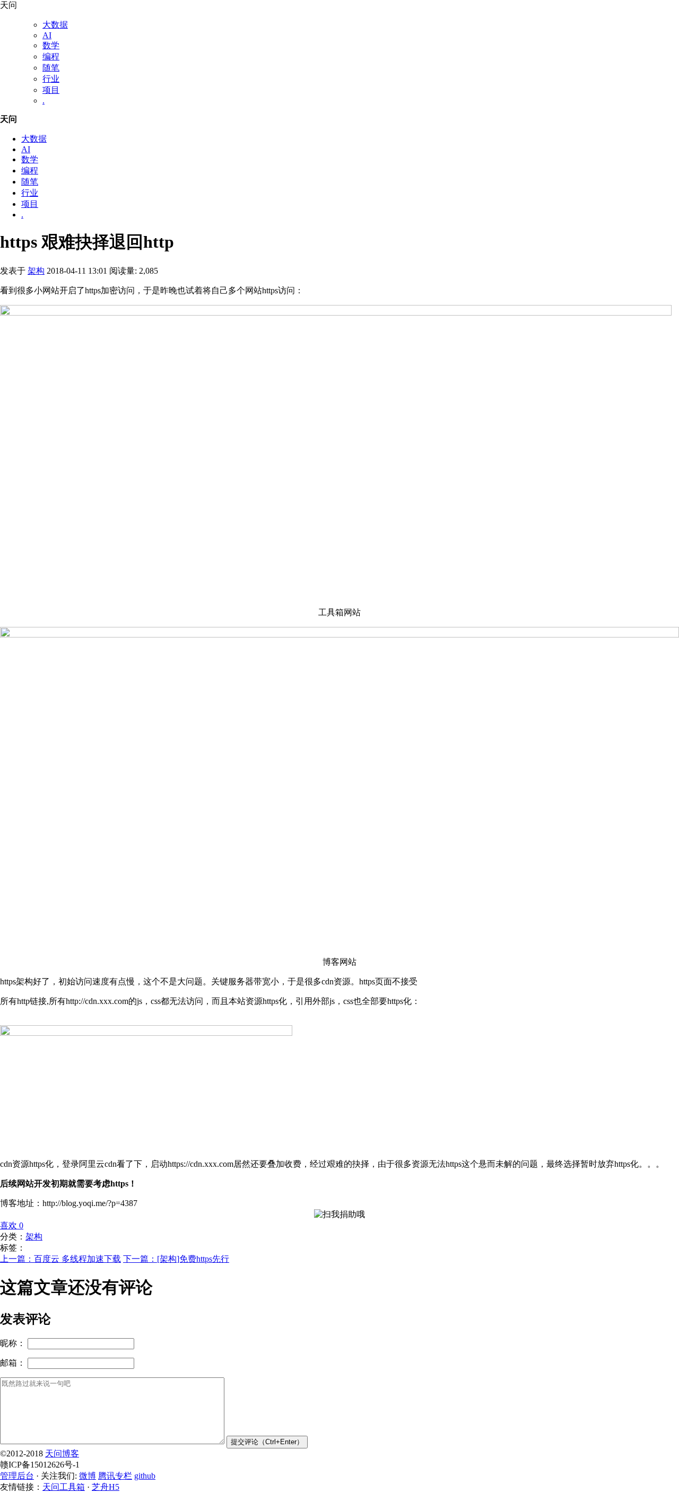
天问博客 (62, 1453)
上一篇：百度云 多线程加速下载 (60, 1258)
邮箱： (12, 1362)
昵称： (12, 1343)
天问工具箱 (63, 1486)
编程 (50, 56)
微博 (87, 1475)
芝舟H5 (105, 1486)
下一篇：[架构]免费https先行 (176, 1258)
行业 (50, 78)
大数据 (55, 24)
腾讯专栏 (115, 1475)
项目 (50, 89)
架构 (36, 270)
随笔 (50, 67)
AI (46, 35)
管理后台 (17, 1475)
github (144, 1475)
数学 (50, 45)
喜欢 (11, 1225)
